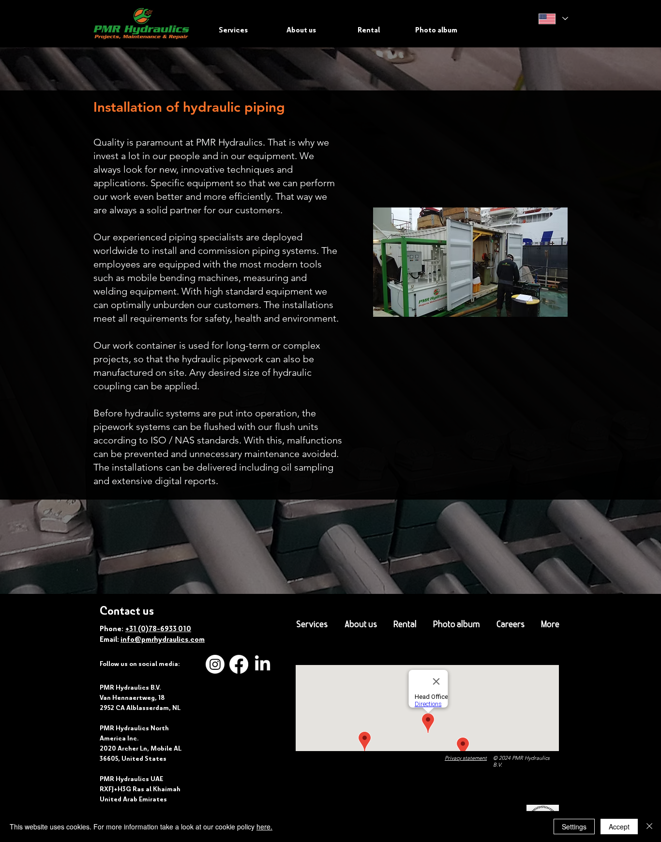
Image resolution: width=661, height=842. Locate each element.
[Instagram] (215, 664)
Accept (619, 826)
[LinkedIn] (262, 664)
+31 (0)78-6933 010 (158, 629)
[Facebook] (238, 664)
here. (264, 826)
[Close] (649, 826)
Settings (574, 826)
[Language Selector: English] (553, 19)
